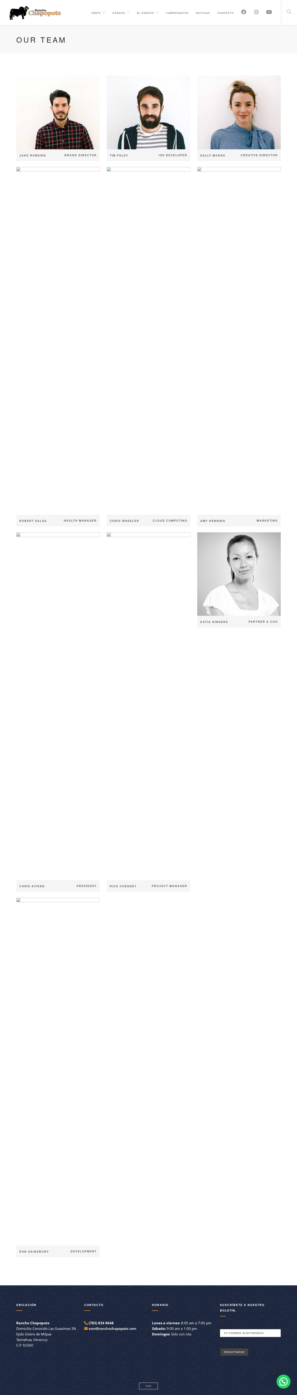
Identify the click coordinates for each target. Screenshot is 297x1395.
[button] (284, 1382)
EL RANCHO (145, 12)
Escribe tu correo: (236, 1327)
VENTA (96, 12)
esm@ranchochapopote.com (112, 1328)
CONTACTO (225, 12)
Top (148, 1386)
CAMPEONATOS (177, 12)
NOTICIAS (203, 12)
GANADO (118, 12)
